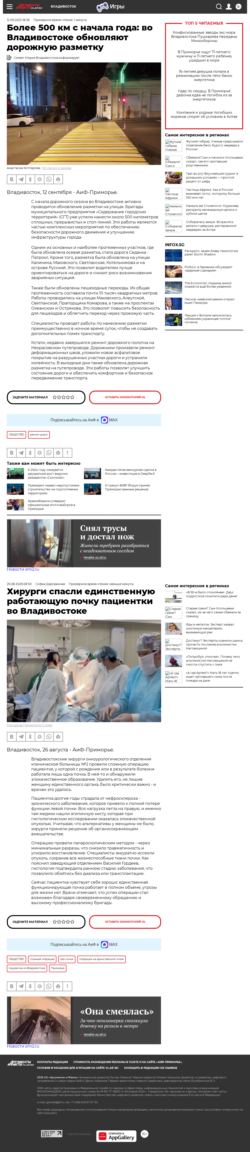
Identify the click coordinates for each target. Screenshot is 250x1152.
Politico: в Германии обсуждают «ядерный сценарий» (208, 268)
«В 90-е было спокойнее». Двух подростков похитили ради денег (212, 594)
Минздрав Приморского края (29, 725)
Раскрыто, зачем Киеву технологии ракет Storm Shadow (211, 252)
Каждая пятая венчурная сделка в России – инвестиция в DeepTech (130, 471)
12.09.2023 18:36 (18, 20)
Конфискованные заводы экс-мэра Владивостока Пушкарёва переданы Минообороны (204, 36)
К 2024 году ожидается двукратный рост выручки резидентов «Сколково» (48, 473)
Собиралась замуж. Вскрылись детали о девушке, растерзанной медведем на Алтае (211, 226)
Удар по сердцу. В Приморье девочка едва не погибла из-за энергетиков (204, 95)
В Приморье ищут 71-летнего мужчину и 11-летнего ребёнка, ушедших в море (204, 56)
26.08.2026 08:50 (19, 584)
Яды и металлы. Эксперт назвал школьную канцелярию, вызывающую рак (210, 628)
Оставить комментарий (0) (125, 397)
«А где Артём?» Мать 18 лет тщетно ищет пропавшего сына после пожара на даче (212, 676)
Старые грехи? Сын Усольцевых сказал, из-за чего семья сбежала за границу (213, 612)
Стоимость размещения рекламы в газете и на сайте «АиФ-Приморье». (128, 1062)
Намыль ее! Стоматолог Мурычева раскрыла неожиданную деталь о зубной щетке (212, 209)
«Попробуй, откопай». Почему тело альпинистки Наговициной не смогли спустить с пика (213, 660)
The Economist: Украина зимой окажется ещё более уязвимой (208, 285)
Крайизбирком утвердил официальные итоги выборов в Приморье (51, 505)
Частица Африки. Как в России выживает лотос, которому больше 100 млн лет (213, 193)
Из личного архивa (56, 168)
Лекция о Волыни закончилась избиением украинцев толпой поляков (208, 319)
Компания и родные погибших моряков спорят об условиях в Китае (204, 115)
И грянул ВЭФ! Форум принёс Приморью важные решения (127, 487)
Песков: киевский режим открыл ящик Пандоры (210, 301)
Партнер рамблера (79, 1133)
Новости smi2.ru (23, 569)
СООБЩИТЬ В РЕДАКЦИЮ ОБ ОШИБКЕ (150, 1068)
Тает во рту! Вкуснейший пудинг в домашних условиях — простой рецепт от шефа (212, 177)
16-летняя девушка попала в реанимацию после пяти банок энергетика (204, 76)
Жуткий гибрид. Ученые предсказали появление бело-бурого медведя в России (214, 145)
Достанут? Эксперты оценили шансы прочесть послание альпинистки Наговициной (214, 644)
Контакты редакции (52, 1062)
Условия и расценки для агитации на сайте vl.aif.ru (77, 1068)
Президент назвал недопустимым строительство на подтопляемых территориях (53, 489)
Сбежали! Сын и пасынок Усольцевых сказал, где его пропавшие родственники (214, 161)
